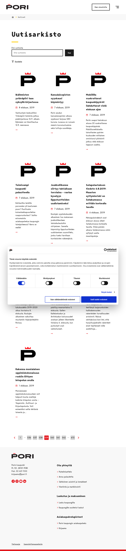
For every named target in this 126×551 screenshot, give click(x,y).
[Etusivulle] (17, 6)
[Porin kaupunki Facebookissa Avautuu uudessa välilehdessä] (13, 481)
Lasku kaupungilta (66, 502)
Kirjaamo (62, 528)
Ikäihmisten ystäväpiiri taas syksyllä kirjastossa (27, 98)
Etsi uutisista (17, 48)
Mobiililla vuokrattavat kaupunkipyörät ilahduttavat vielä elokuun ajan (96, 102)
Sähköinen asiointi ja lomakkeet (72, 482)
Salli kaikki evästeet (98, 299)
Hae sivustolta (101, 7)
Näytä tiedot (106, 292)
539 (46, 437)
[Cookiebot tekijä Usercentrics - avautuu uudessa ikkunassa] (106, 250)
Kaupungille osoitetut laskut (71, 507)
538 (41, 437)
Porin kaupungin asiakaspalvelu (72, 523)
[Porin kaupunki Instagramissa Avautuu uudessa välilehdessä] (17, 481)
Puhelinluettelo (65, 472)
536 (29, 437)
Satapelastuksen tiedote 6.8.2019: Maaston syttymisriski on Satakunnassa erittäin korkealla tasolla (96, 196)
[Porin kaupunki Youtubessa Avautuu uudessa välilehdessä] (20, 481)
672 (72, 437)
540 (52, 437)
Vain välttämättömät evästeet (62, 299)
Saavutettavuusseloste (33, 544)
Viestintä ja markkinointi (69, 487)
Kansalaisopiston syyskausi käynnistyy (60, 98)
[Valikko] (117, 7)
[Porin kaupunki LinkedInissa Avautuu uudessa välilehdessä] (24, 481)
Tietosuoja (16, 544)
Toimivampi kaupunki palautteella (23, 189)
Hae (69, 53)
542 (64, 437)
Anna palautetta (65, 477)
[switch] (49, 283)
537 (35, 437)
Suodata (18, 61)
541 (58, 437)
